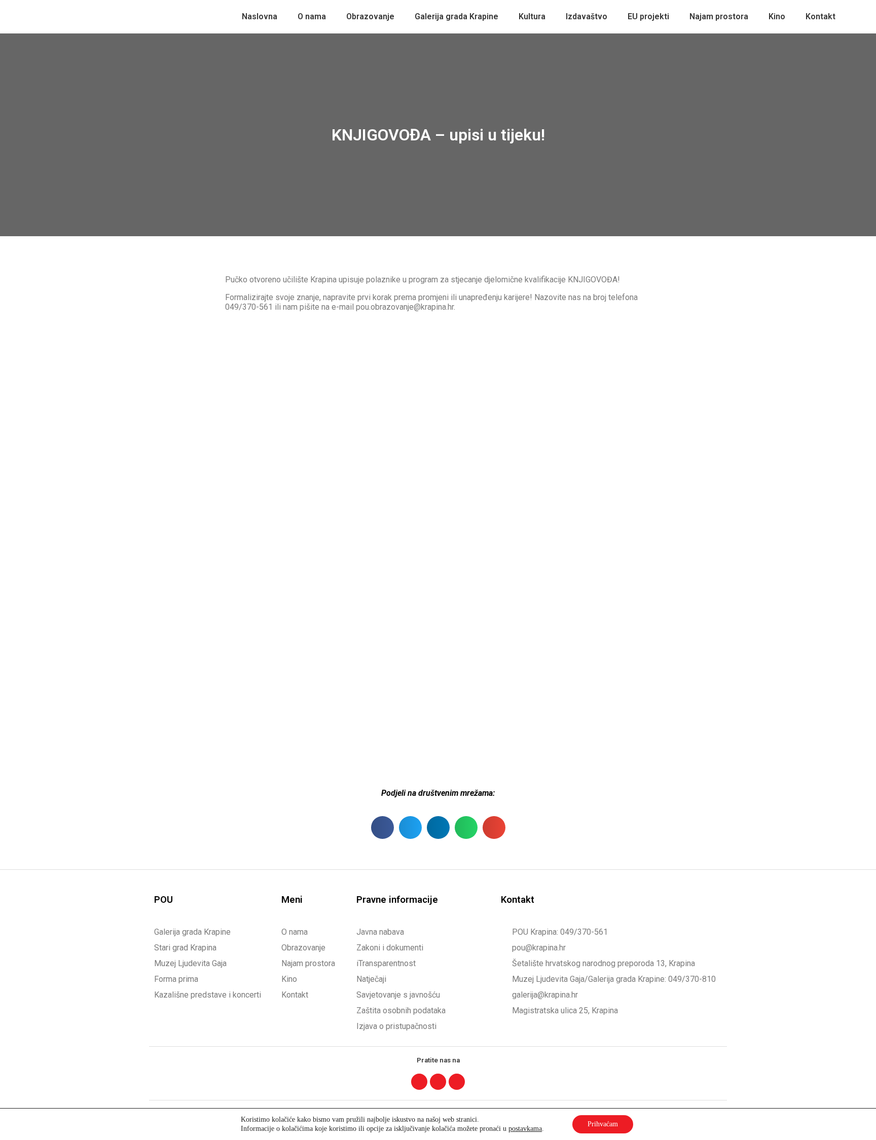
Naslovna (259, 16)
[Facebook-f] (419, 1082)
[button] (382, 827)
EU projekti (648, 16)
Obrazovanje (370, 16)
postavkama (525, 1128)
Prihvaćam (603, 1124)
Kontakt (820, 16)
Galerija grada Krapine (456, 16)
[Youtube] (457, 1082)
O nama (312, 16)
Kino (777, 16)
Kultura (532, 16)
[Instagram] (438, 1082)
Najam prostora (718, 16)
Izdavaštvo (586, 16)
